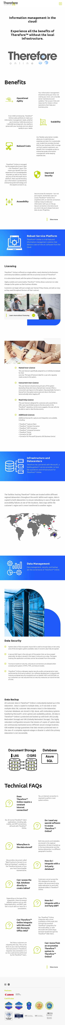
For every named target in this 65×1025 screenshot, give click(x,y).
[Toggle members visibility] (54, 219)
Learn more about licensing (19, 315)
